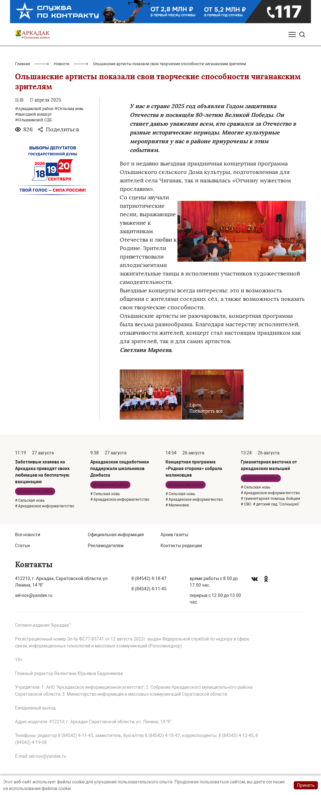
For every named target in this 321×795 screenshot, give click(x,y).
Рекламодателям (106, 545)
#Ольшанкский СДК (33, 120)
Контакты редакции (181, 545)
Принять (306, 785)
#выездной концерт (33, 114)
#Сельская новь (69, 109)
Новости (61, 64)
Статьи (22, 545)
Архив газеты (174, 534)
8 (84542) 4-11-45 (148, 588)
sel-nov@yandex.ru (33, 595)
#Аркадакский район (34, 109)
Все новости (27, 534)
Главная (22, 64)
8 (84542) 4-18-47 (148, 578)
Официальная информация (116, 534)
